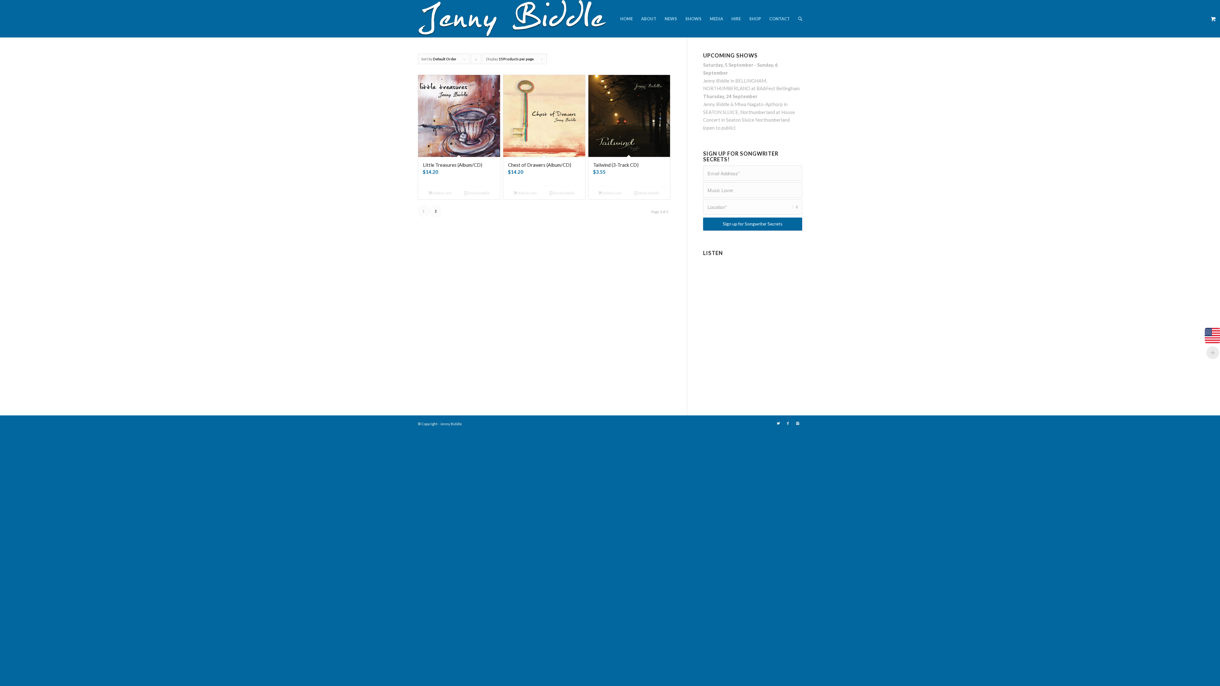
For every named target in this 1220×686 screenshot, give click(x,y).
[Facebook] (788, 423)
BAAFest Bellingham (778, 88)
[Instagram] (797, 423)
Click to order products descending (476, 60)
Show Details (478, 193)
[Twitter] (778, 423)
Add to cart (441, 193)
